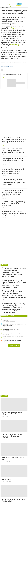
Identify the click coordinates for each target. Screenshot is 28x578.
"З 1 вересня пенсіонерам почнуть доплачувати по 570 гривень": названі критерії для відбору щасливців (13, 193)
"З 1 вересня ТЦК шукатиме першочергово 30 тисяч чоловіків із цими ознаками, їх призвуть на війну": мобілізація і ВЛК (14, 295)
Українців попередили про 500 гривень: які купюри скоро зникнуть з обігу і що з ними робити (14, 213)
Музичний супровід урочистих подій (12, 413)
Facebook (14, 28)
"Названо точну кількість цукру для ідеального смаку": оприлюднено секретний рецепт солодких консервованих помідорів (13, 170)
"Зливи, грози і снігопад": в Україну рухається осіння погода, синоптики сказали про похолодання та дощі (14, 284)
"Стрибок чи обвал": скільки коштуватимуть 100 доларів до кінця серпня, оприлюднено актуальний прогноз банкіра (14, 140)
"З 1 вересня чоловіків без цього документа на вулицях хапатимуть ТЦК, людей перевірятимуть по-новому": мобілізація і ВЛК (14, 272)
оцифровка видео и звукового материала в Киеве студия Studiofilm (12, 436)
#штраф (7, 66)
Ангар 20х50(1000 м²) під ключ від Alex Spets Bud (13, 500)
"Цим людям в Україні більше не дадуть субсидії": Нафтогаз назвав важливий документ (13, 160)
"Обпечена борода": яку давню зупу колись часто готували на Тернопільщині (13, 203)
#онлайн (11, 66)
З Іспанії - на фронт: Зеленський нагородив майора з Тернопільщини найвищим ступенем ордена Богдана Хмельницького (14, 181)
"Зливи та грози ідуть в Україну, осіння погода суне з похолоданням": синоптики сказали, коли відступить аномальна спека (13, 308)
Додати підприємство (14, 345)
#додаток (3, 66)
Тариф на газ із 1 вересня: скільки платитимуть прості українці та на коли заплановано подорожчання (13, 150)
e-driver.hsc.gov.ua (16, 45)
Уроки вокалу (6, 479)
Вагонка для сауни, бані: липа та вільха (13, 458)
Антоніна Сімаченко (8, 70)
